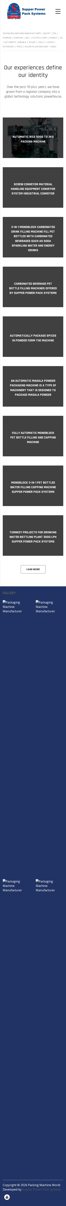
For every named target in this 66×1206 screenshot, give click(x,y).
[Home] (26, 11)
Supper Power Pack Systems (41, 1189)
